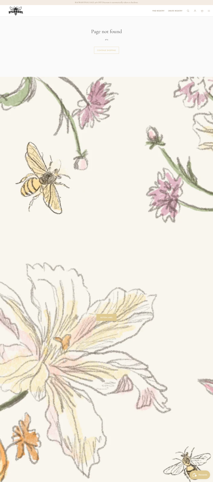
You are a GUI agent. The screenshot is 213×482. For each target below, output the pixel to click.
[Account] (195, 10)
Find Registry (158, 11)
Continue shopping (106, 50)
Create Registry (175, 11)
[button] (188, 10)
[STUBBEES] (16, 11)
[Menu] (207, 10)
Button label (106, 317)
